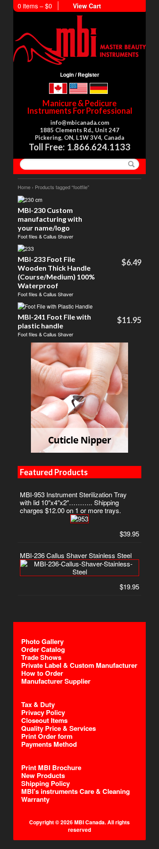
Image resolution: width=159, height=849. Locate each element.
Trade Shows (41, 657)
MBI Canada (89, 822)
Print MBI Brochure (51, 767)
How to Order (42, 673)
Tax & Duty (38, 704)
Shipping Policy (45, 783)
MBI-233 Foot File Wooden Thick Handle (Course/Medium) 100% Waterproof (56, 272)
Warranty (35, 799)
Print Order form (46, 736)
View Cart (87, 5)
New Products (43, 775)
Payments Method (49, 744)
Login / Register (79, 74)
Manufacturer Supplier (56, 681)
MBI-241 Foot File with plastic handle (54, 321)
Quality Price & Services (58, 728)
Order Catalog (43, 649)
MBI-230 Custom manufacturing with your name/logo (50, 219)
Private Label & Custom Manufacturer (79, 665)
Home (24, 186)
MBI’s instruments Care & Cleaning (75, 791)
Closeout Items (44, 720)
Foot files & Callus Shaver (45, 236)
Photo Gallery (42, 641)
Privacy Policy (43, 712)
